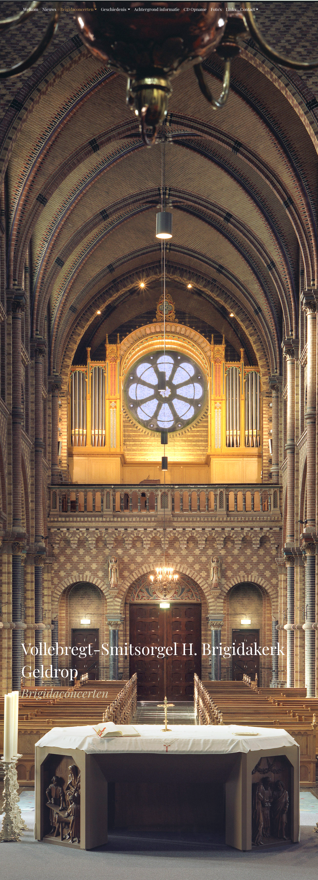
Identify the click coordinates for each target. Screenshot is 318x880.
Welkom (30, 9)
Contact (247, 9)
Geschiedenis (113, 9)
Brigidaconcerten (76, 9)
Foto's (216, 9)
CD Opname (195, 9)
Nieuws (49, 9)
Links (231, 9)
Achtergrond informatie (157, 9)
